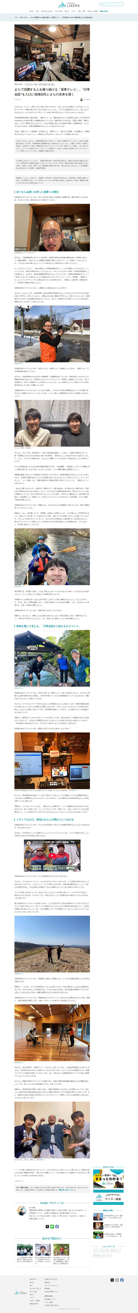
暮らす (67, 11)
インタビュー (28, 84)
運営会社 (47, 1282)
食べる (32, 11)
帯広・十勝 (81, 11)
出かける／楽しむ (47, 11)
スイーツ (96, 1250)
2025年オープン (115, 1250)
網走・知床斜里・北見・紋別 (46, 84)
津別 (36, 84)
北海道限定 (97, 1255)
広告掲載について (50, 1299)
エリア (73, 11)
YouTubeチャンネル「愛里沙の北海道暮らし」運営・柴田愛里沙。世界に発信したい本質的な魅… (61, 1260)
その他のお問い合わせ (51, 1305)
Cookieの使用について (51, 1291)
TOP (15, 17)
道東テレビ (20, 363)
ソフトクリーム (106, 1255)
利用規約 (47, 1288)
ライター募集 (48, 1302)
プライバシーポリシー (51, 1285)
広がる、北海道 (92, 11)
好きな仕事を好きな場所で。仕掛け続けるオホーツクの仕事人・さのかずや (43, 1260)
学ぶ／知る (58, 11)
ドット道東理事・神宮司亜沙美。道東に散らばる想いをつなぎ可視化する (25, 1259)
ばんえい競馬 (105, 1250)
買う (37, 11)
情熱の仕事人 (104, 11)
